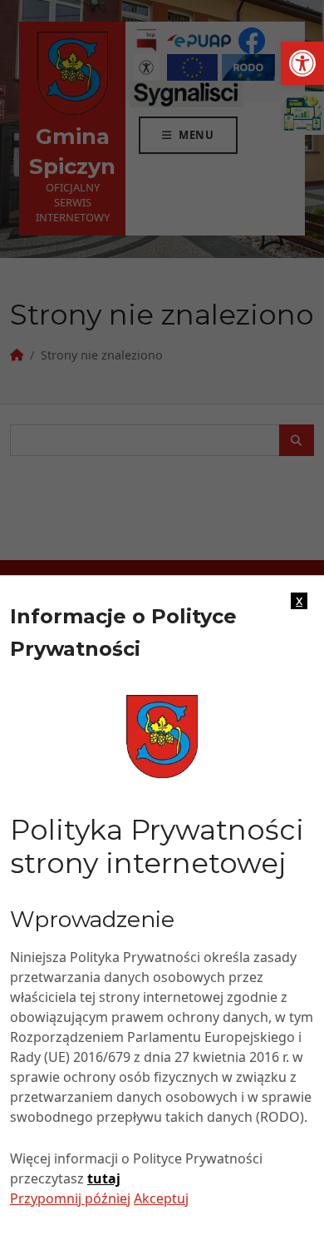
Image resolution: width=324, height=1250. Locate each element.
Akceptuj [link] (161, 1198)
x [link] (299, 601)
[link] (302, 63)
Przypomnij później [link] (70, 1198)
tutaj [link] (103, 1178)
